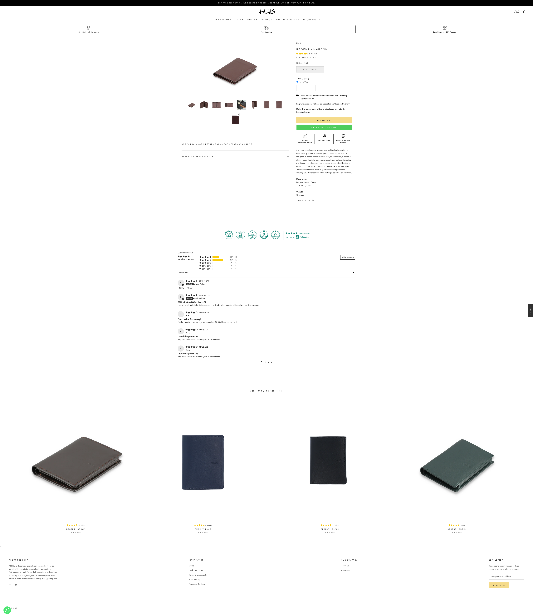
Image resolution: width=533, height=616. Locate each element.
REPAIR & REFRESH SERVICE (198, 156)
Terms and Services (197, 584)
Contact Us (345, 570)
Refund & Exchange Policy (199, 574)
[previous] (9, 465)
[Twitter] (309, 200)
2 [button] (265, 362)
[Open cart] (524, 11)
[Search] (518, 11)
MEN (239, 20)
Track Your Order (196, 570)
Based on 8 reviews (186, 259)
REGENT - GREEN (457, 529)
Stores (191, 565)
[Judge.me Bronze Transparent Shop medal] (252, 234)
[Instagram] (16, 584)
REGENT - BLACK (330, 529)
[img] (192, 281)
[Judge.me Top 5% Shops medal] (263, 234)
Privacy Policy (194, 579)
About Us (345, 565)
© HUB (14, 608)
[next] (524, 465)
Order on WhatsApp (324, 127)
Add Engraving (302, 78)
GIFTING (266, 20)
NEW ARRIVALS (223, 20)
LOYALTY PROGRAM (286, 20)
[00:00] (235, 69)
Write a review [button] (348, 257)
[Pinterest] (313, 200)
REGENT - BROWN (76, 529)
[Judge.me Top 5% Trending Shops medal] (275, 234)
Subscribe (499, 585)
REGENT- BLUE (203, 529)
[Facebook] (305, 200)
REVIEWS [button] (530, 310)
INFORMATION (310, 20)
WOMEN (251, 20)
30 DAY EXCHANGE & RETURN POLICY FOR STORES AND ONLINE (217, 144)
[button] (302, 53)
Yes (306, 82)
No (300, 82)
